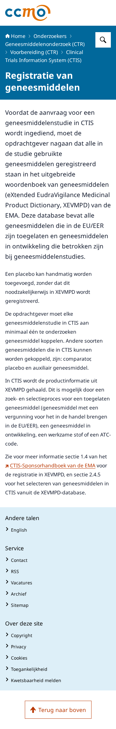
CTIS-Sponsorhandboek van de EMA (52, 465)
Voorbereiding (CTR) (34, 52)
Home (18, 36)
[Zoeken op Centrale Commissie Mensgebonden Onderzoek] (103, 40)
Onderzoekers (50, 36)
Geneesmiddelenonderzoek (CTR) (45, 44)
